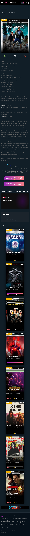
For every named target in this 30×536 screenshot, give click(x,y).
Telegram (10, 165)
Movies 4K (4, 9)
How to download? (5, 530)
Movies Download (10, 516)
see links (19, 170)
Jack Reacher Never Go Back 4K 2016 (14, 494)
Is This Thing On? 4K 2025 (14, 425)
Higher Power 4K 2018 (13, 252)
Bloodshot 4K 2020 (12, 356)
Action (6, 116)
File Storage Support (17, 530)
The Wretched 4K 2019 (13, 287)
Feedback (3, 532)
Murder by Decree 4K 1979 (14, 321)
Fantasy (10, 116)
